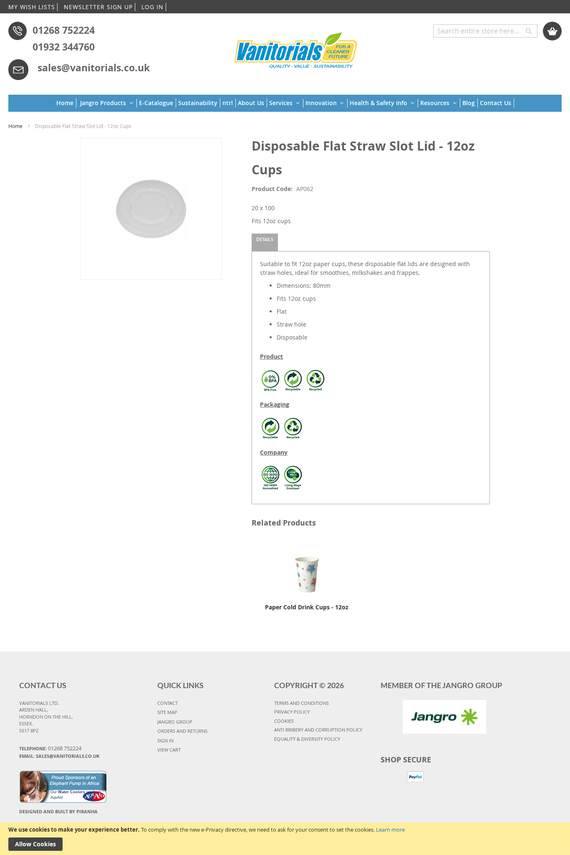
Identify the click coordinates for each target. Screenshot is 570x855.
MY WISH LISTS (31, 7)
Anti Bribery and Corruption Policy (318, 730)
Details (264, 239)
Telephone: (50, 748)
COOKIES (284, 721)
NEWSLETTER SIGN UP (98, 7)
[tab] (265, 242)
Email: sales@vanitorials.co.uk (59, 756)
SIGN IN (165, 740)
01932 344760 (64, 46)
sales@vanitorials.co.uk (94, 67)
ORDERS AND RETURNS (182, 731)
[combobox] (485, 31)
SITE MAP (167, 712)
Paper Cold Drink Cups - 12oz (306, 607)
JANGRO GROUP (174, 722)
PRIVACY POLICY (292, 712)
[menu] (285, 103)
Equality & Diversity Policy (307, 739)
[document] (285, 839)
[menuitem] (66, 103)
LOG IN (152, 7)
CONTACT (167, 703)
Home (15, 126)
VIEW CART (169, 750)
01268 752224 (64, 30)
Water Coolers (71, 792)
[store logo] (296, 48)
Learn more (390, 829)
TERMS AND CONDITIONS (301, 703)
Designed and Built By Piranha (58, 811)
